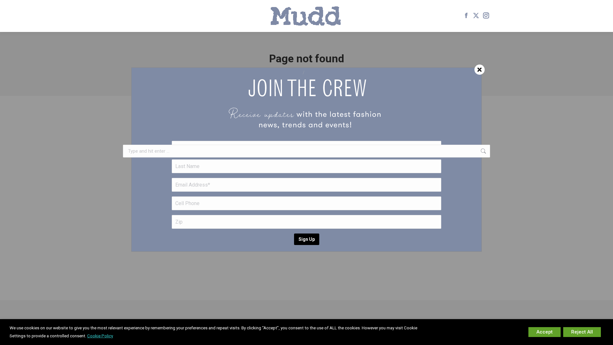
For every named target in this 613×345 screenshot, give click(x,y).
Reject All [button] (582, 332)
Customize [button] (506, 332)
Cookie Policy (100, 336)
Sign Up (307, 239)
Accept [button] (544, 332)
